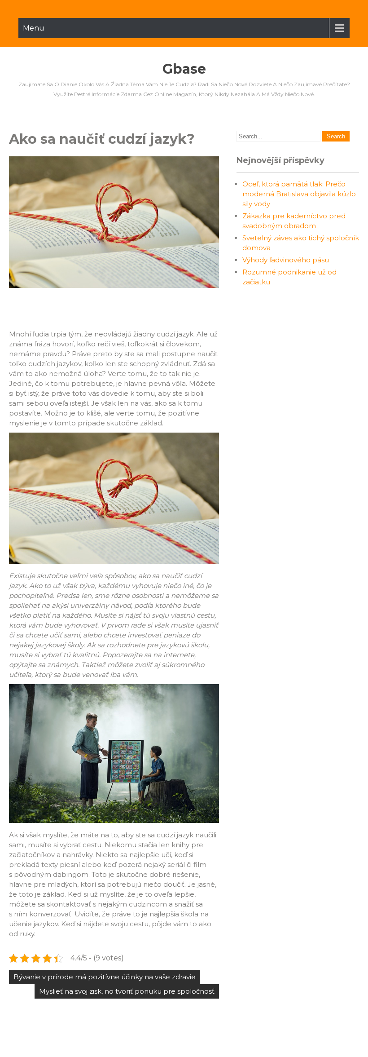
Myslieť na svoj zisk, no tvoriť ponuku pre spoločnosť (127, 991)
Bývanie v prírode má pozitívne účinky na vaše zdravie (104, 977)
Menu (33, 28)
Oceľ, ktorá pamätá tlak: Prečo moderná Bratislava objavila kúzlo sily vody (299, 194)
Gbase (184, 69)
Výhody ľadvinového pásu (285, 260)
